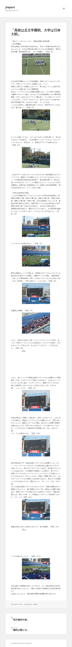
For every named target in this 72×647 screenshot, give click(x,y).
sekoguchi (29, 604)
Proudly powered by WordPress (21, 643)
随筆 (36, 604)
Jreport (10, 7)
